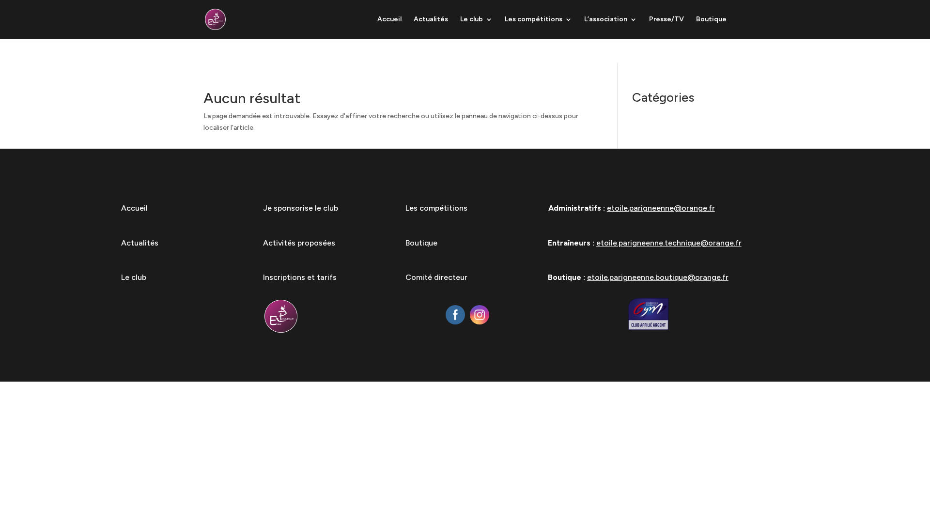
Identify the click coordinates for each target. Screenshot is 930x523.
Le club (471, 19)
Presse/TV (666, 19)
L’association (605, 19)
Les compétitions (533, 19)
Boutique (711, 19)
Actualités (431, 19)
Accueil (389, 19)
